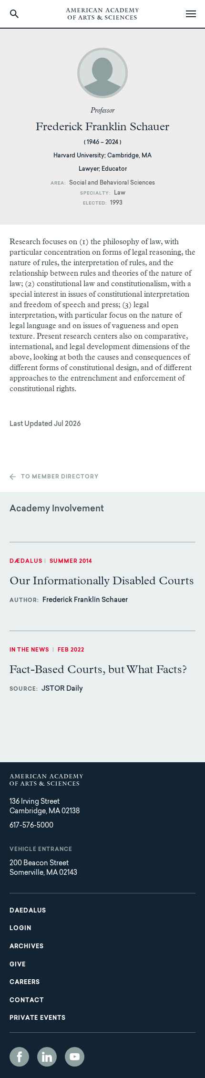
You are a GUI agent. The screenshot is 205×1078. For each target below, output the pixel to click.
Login (20, 929)
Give (18, 965)
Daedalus (28, 911)
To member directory (60, 477)
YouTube (74, 1057)
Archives (27, 947)
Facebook (19, 1057)
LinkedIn (47, 1057)
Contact (27, 1001)
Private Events (38, 1018)
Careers (25, 982)
